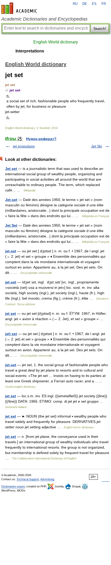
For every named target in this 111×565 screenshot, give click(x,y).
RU (75, 4)
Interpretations (29, 51)
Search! (99, 28)
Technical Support (28, 479)
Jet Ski (96, 146)
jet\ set (11, 334)
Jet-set (11, 200)
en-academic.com (19, 8)
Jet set (11, 168)
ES (94, 4)
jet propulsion (24, 146)
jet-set (10, 251)
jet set (10, 313)
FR (103, 4)
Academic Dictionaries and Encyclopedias (44, 19)
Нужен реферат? (41, 139)
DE (84, 4)
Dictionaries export (13, 486)
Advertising (47, 479)
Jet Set (11, 225)
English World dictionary (55, 42)
